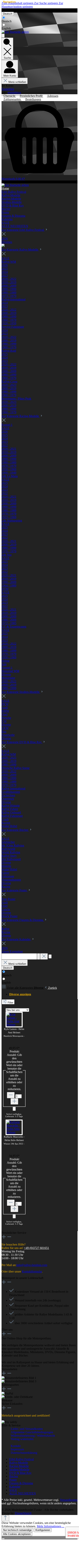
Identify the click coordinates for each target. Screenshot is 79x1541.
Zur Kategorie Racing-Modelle (21, 416)
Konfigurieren (42, 1530)
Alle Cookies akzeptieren (17, 1534)
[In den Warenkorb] (14, 1109)
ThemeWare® (23, 1513)
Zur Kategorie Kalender (16, 939)
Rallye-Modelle (18, 1462)
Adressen (52, 95)
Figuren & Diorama (21, 1483)
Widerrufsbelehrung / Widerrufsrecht (33, 1435)
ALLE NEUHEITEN (22, 1493)
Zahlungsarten (12, 99)
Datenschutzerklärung (24, 1452)
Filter (10, 1002)
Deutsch (7, 21)
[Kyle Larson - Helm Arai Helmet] (14, 1024)
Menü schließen (17, 82)
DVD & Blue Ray (20, 1472)
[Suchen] (38, 956)
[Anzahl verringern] (11, 1095)
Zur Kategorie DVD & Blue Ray (22, 742)
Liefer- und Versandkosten (27, 1428)
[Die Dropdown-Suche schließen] (44, 956)
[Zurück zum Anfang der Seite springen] (5, 1518)
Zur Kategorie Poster (15, 890)
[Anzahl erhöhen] (14, 1101)
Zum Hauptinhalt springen (18, 3)
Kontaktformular (32, 1271)
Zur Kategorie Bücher (15, 829)
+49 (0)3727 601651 (36, 1248)
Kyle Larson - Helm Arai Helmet (14, 1033)
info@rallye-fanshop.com (31, 1265)
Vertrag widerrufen (12, 10)
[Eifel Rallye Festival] (3, 245)
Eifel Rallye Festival (21, 1459)
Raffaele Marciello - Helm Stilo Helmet (14, 1140)
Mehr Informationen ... (50, 1526)
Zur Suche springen (46, 3)
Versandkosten (68, 1499)
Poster (13, 1479)
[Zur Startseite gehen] (15, 32)
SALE (13, 1490)
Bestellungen (33, 99)
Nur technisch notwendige (17, 1530)
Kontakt (16, 1446)
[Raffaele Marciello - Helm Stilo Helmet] (14, 1132)
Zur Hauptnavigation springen (32, 5)
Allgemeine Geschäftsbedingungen (32, 1432)
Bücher (13, 1476)
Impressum (17, 1449)
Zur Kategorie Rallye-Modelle (20, 249)
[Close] (3, 1538)
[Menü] (3, 36)
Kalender (14, 1486)
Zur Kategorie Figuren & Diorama (23, 920)
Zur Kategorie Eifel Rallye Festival (23, 229)
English (6, 28)
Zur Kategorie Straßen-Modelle (21, 692)
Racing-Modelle (19, 1466)
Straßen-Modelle (19, 1469)
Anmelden (8, 89)
